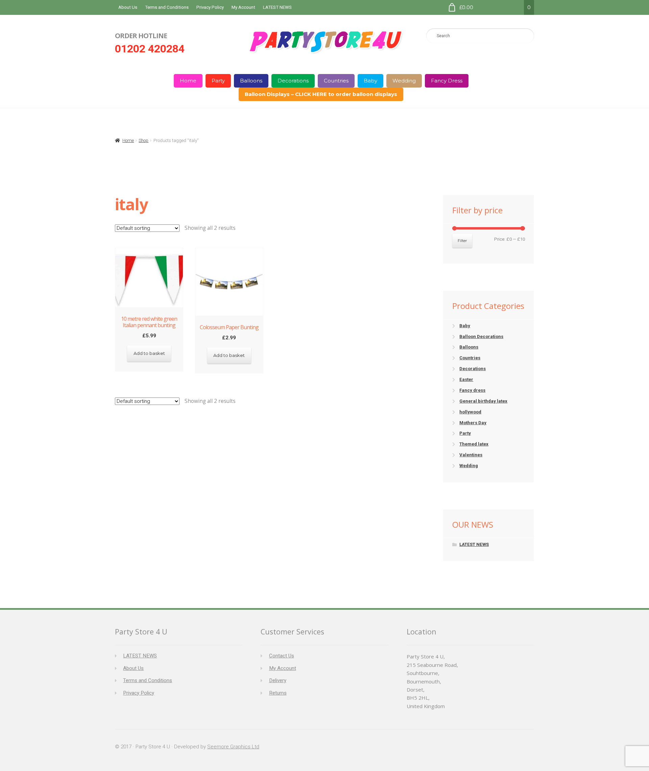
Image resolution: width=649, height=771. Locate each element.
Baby (370, 80)
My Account (243, 7)
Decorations (293, 80)
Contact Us (281, 656)
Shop (143, 140)
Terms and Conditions (167, 7)
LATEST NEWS (277, 7)
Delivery (277, 680)
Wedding (404, 80)
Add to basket (149, 353)
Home (188, 80)
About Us (127, 7)
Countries (336, 80)
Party (218, 80)
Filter (462, 240)
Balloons (251, 80)
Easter (466, 379)
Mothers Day (472, 422)
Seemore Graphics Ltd (233, 747)
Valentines (470, 454)
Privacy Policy (210, 7)
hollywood (470, 411)
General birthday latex (483, 401)
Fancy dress (472, 390)
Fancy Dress (446, 80)
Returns (278, 693)
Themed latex (473, 444)
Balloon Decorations (481, 336)
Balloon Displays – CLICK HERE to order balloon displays (321, 94)
